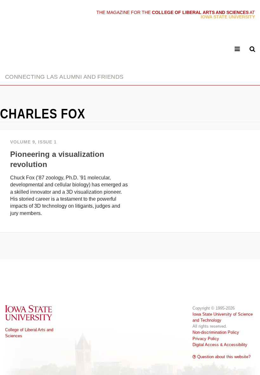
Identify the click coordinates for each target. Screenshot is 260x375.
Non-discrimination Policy (215, 332)
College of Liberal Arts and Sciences (29, 332)
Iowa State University (29, 312)
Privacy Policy (205, 338)
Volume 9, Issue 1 (33, 142)
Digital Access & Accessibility (219, 344)
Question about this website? (223, 356)
